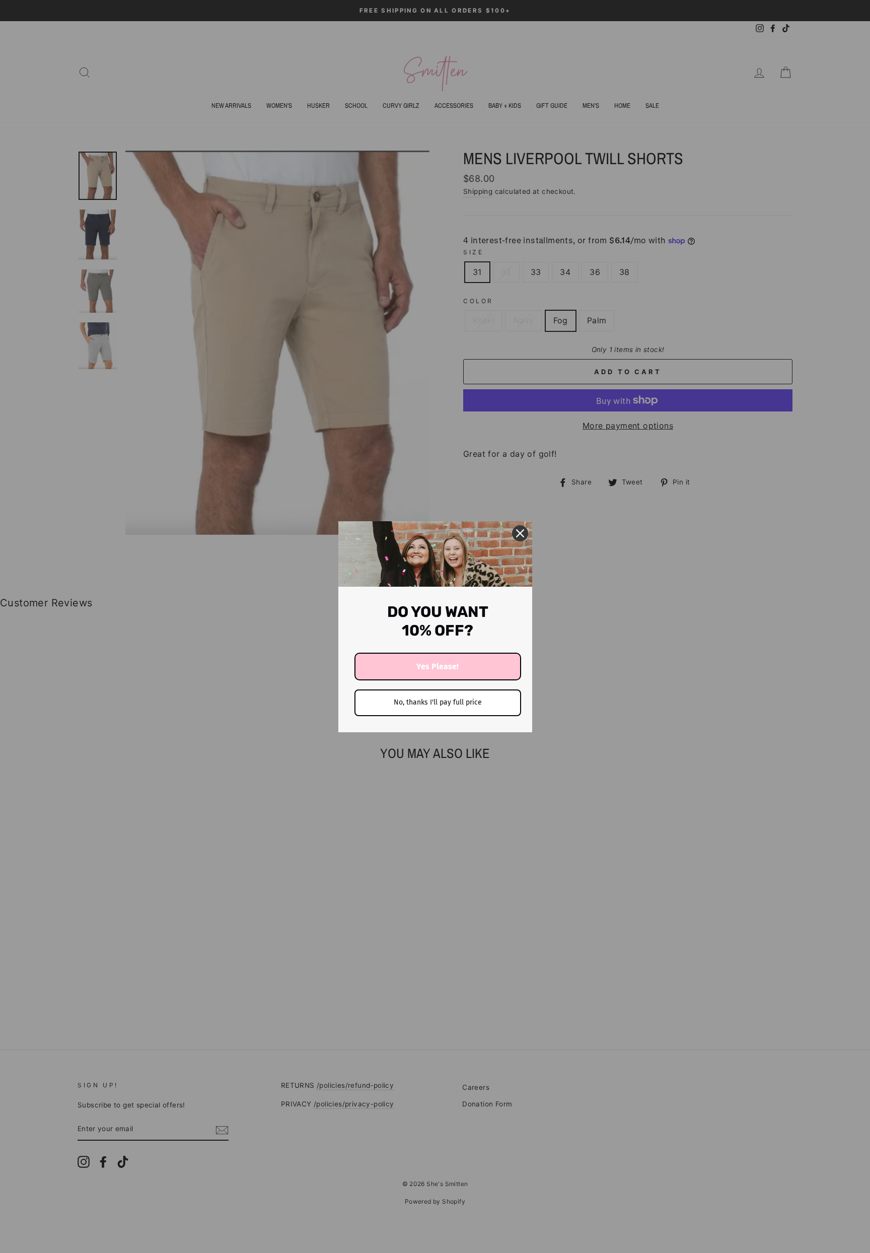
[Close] (520, 533)
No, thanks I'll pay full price (438, 702)
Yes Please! (437, 666)
